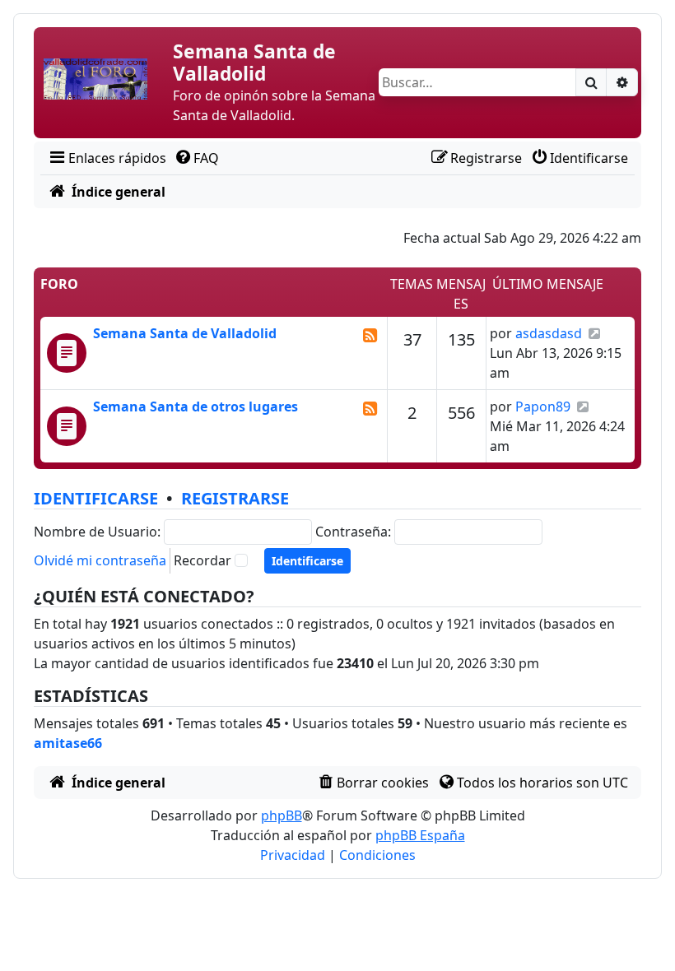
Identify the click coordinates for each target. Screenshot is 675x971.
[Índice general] (105, 82)
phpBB (281, 815)
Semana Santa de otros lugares (195, 406)
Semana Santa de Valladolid (185, 333)
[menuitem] (107, 158)
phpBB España (420, 835)
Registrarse (235, 498)
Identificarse (96, 498)
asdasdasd (548, 333)
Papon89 (542, 406)
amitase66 (68, 743)
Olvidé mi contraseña (100, 560)
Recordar (202, 560)
